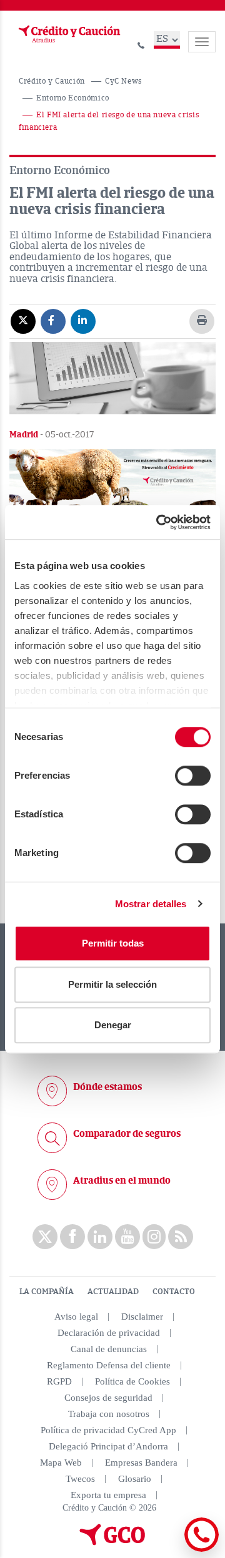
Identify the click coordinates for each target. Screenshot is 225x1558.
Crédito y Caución (52, 81)
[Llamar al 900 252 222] (141, 43)
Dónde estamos (107, 1087)
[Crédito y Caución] (68, 34)
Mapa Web (61, 1463)
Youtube (127, 1237)
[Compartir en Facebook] (53, 320)
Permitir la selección (112, 984)
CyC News (123, 81)
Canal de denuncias (109, 1349)
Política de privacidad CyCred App (108, 1430)
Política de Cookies (132, 1381)
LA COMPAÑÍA (46, 1292)
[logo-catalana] (112, 1542)
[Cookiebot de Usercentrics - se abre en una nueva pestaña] (159, 522)
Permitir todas (113, 943)
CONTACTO (173, 1292)
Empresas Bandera (141, 1463)
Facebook (72, 1237)
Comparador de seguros (127, 1133)
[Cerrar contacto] (168, 1550)
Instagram (154, 1236)
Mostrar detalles (151, 903)
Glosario (134, 1479)
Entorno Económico (72, 98)
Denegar (112, 1025)
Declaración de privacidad (109, 1333)
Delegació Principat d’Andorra (108, 1446)
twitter (45, 1236)
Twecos (80, 1479)
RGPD (59, 1381)
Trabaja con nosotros (108, 1414)
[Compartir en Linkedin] (83, 320)
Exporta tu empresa (108, 1495)
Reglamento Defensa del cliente (109, 1365)
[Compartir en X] (23, 320)
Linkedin (100, 1237)
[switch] (193, 776)
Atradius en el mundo (122, 1180)
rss (180, 1237)
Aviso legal (76, 1317)
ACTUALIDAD (113, 1292)
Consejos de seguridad (108, 1398)
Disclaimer (142, 1317)
